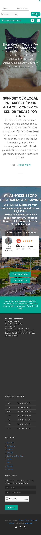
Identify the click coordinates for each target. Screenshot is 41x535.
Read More (24, 165)
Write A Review (20, 281)
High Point (20, 211)
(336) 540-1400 (10, 326)
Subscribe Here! (35, 14)
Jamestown (18, 218)
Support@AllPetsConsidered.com (17, 328)
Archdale (9, 214)
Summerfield (23, 214)
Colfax (35, 208)
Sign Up (11, 508)
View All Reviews (20, 274)
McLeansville (20, 221)
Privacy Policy (24, 520)
